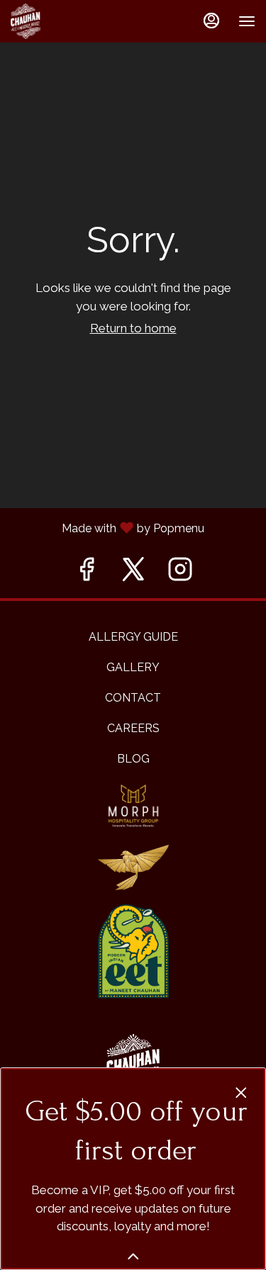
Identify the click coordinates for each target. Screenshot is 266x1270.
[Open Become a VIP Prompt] (133, 1256)
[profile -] (211, 20)
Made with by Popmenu (133, 527)
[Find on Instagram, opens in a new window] (180, 573)
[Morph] (133, 804)
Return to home (133, 328)
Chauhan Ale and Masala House (133, 1066)
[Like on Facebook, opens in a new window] (86, 573)
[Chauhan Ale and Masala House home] (74, 21)
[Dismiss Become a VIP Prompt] (241, 1093)
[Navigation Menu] (246, 21)
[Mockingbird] (133, 866)
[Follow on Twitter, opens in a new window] (133, 573)
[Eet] (133, 950)
